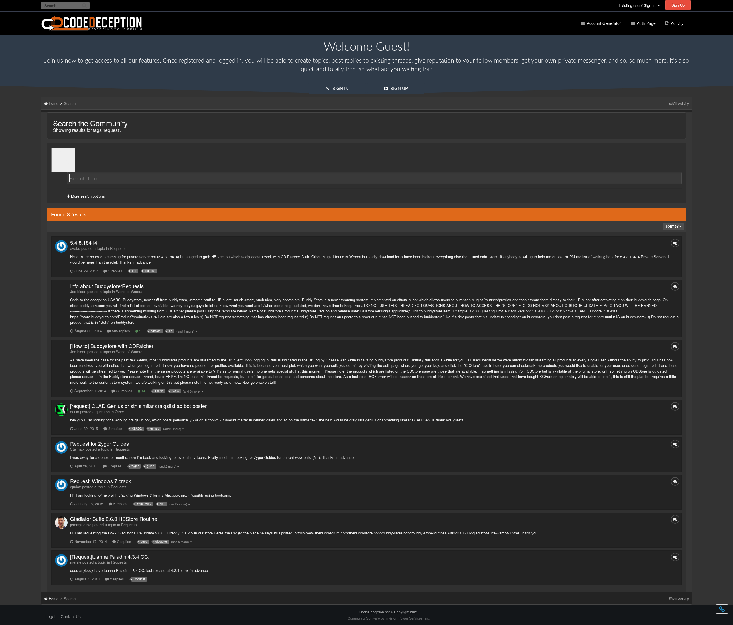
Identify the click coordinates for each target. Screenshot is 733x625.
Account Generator (603, 23)
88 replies (123, 390)
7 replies (114, 466)
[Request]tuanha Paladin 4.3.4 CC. (109, 556)
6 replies (119, 503)
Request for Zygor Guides (99, 443)
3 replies (114, 271)
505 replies (120, 330)
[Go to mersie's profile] (61, 560)
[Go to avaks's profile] (61, 246)
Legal (50, 616)
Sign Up (678, 5)
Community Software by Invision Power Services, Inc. (389, 618)
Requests (118, 248)
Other (119, 411)
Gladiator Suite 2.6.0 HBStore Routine (113, 518)
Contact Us (71, 616)
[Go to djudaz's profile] (61, 485)
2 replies (123, 541)
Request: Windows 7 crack (100, 481)
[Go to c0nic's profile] (61, 409)
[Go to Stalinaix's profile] (61, 447)
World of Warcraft (130, 291)
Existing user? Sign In (638, 5)
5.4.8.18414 (83, 242)
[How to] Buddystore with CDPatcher (111, 345)
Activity (676, 23)
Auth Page (646, 23)
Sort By (672, 226)
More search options (87, 196)
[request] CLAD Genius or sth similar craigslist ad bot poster (138, 405)
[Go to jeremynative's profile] (61, 522)
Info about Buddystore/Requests (107, 286)
